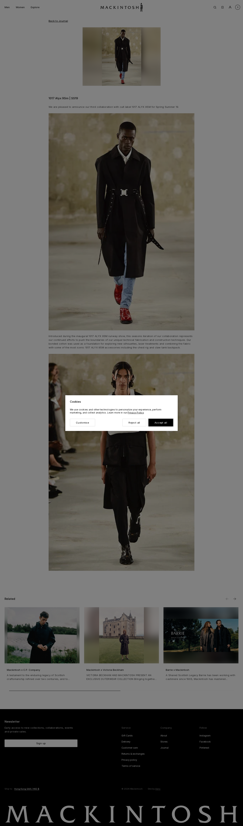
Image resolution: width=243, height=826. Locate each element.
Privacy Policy (136, 412)
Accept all (161, 422)
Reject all (134, 422)
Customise (82, 422)
